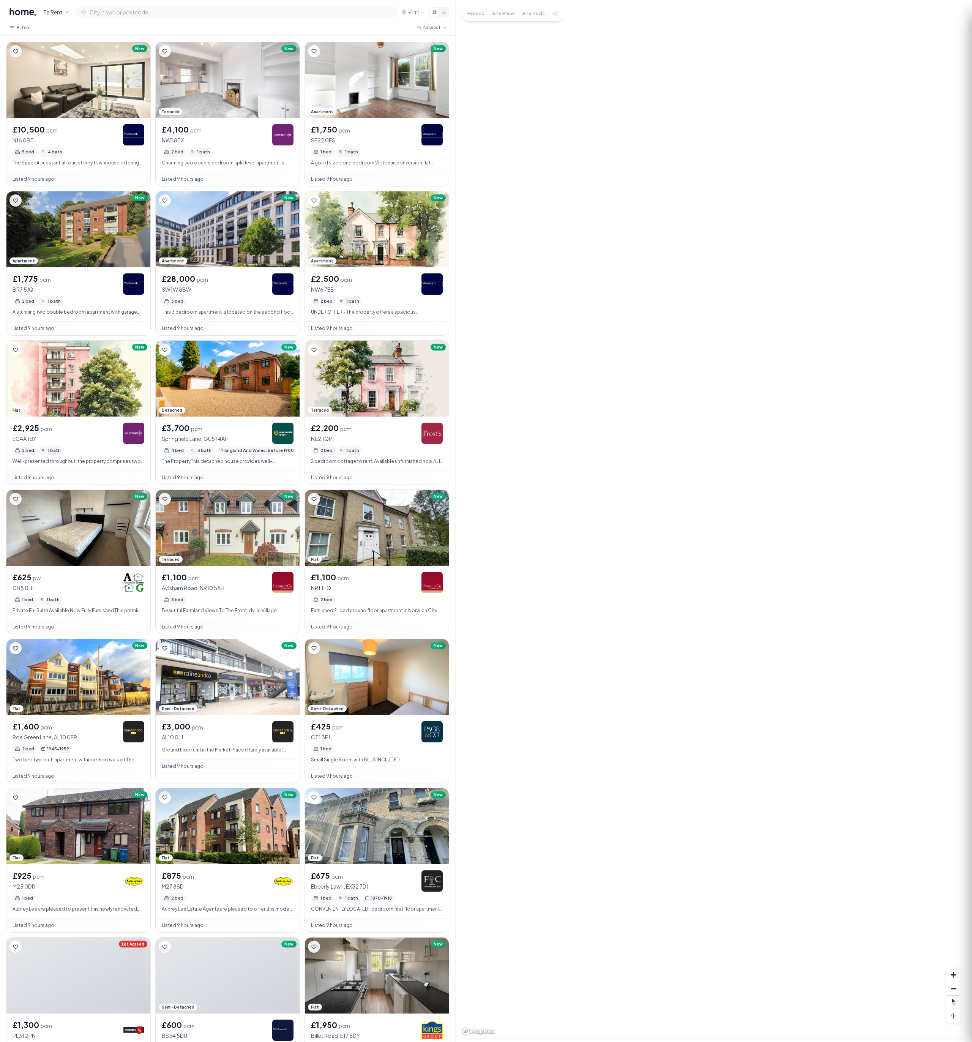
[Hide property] (31, 51)
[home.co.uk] (23, 12)
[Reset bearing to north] (953, 1002)
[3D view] (953, 1016)
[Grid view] (434, 12)
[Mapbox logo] (478, 1031)
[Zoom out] (953, 988)
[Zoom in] (953, 975)
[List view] (443, 12)
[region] (713, 521)
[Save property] (15, 51)
